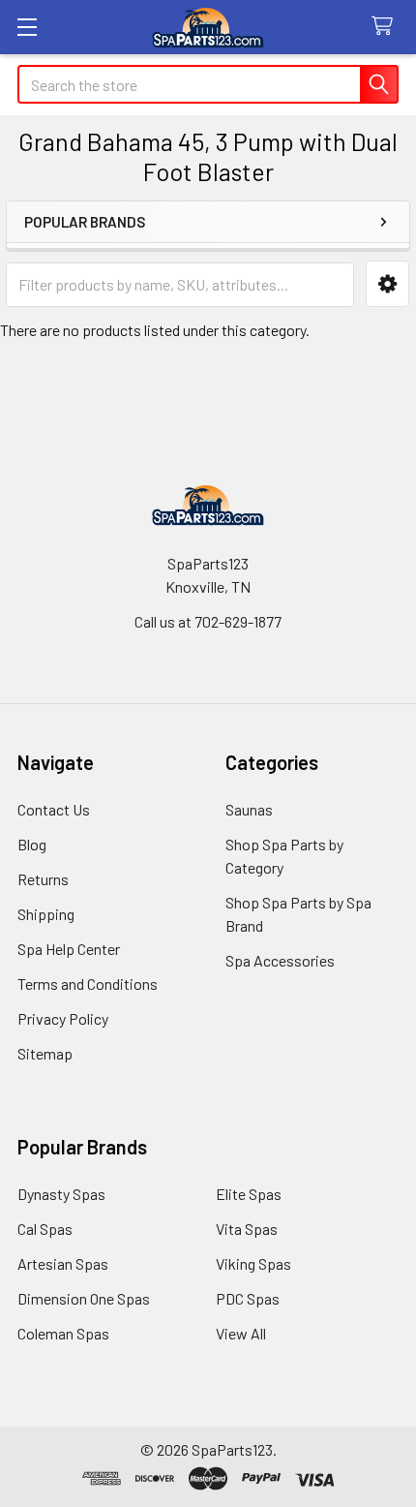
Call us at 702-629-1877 (208, 621)
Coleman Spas (63, 1333)
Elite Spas (249, 1193)
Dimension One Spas (83, 1298)
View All (241, 1333)
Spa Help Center (68, 948)
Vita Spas (247, 1228)
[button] (387, 284)
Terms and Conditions (87, 983)
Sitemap (45, 1053)
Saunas (249, 809)
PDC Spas (248, 1298)
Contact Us (53, 809)
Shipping (45, 914)
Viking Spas (253, 1263)
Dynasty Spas (61, 1193)
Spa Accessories (280, 960)
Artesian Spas (62, 1263)
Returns (43, 879)
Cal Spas (45, 1228)
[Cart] (386, 26)
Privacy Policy (62, 1018)
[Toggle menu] (26, 26)
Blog (31, 844)
